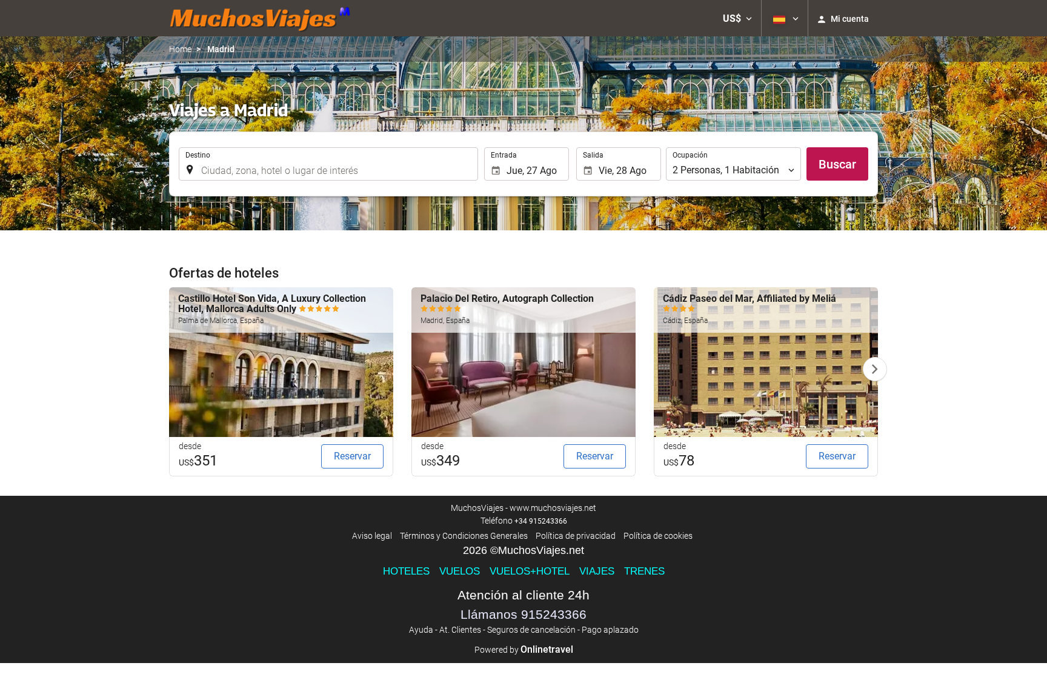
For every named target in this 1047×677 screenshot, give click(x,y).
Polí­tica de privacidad (576, 536)
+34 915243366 (540, 521)
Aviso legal (372, 536)
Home (180, 49)
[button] (737, 18)
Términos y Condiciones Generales (464, 536)
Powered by (523, 650)
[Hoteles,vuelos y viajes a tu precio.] (260, 18)
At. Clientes (460, 630)
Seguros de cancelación (531, 630)
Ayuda (421, 630)
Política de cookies (658, 536)
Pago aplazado (610, 630)
